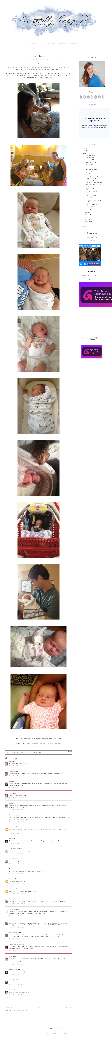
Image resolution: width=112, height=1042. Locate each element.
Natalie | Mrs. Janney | (15, 944)
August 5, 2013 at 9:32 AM (16, 863)
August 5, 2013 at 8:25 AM (16, 821)
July (86, 210)
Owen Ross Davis (14, 849)
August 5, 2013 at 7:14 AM (16, 788)
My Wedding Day (92, 237)
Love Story (51, 44)
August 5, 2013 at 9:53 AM (16, 873)
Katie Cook (12, 921)
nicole (11, 956)
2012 (85, 227)
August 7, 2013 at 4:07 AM (16, 984)
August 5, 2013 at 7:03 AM (16, 776)
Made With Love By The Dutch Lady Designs (56, 1034)
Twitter (27, 744)
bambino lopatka (17, 752)
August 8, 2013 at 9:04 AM (16, 994)
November (88, 157)
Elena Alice (12, 980)
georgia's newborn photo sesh (95, 172)
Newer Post (9, 1007)
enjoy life (89, 198)
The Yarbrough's (13, 932)
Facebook (43, 744)
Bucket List (92, 239)
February (88, 221)
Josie (10, 781)
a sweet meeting (92, 169)
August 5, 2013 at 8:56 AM (16, 853)
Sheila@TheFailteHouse (16, 859)
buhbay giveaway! (92, 176)
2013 (85, 153)
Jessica (11, 899)
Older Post (68, 1007)
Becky (11, 838)
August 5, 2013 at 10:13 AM (17, 883)
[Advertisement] (90, 372)
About (41, 44)
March (87, 219)
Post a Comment (12, 998)
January (87, 224)
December (88, 155)
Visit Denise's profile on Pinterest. (88, 275)
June (86, 212)
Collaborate (74, 44)
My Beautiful (90, 189)
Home (33, 44)
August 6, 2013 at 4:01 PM (16, 964)
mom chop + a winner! (94, 167)
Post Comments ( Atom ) (20, 1010)
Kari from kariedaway (93, 204)
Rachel (11, 990)
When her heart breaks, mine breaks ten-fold (94, 181)
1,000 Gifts (92, 240)
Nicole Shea (12, 771)
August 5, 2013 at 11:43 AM (17, 915)
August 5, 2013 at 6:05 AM (16, 766)
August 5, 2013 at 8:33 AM (16, 833)
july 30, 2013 (91, 195)
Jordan (11, 761)
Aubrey (11, 793)
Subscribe (58, 744)
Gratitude (62, 44)
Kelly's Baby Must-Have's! (93, 192)
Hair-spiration (91, 178)
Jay (10, 803)
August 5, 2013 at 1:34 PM (16, 939)
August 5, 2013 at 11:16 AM (17, 903)
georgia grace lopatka (33, 752)
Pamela (11, 879)
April (86, 217)
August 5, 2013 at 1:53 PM (16, 951)
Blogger (58, 1028)
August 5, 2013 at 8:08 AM (16, 798)
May (86, 214)
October (88, 160)
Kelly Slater (12, 909)
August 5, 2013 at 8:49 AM (16, 843)
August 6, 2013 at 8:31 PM (16, 974)
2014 (85, 151)
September (89, 162)
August (87, 165)
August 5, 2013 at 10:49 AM (17, 893)
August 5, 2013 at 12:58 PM (17, 927)
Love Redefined (91, 207)
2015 (85, 148)
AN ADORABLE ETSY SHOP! (93, 185)
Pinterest (50, 744)
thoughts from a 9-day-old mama (94, 201)
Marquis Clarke (13, 969)
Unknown (12, 827)
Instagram (35, 744)
